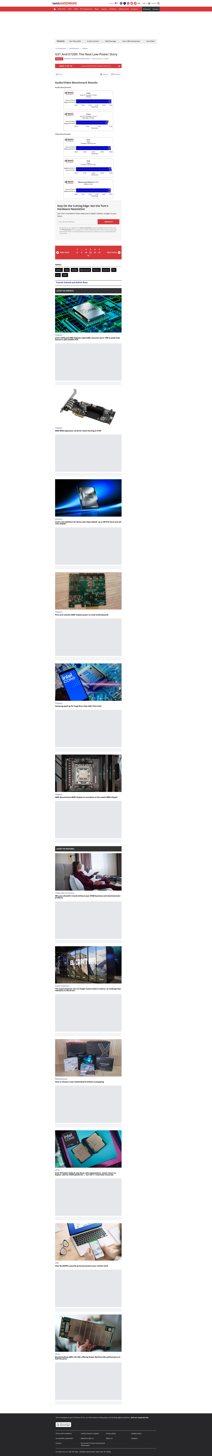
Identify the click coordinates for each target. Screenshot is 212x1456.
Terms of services (86, 228)
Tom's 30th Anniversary (131, 41)
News (97, 9)
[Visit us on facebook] (121, 3)
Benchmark (85, 270)
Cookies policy (136, 1433)
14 (88, 255)
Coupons (134, 9)
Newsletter (117, 74)
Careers (58, 1443)
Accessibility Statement (64, 1438)
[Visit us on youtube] (131, 3)
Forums (155, 9)
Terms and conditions (64, 1433)
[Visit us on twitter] (124, 3)
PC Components (86, 9)
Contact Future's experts (90, 1433)
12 (95, 252)
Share (60, 74)
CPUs (70, 9)
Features (59, 59)
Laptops (104, 9)
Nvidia (74, 270)
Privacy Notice (66, 230)
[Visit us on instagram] (128, 3)
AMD (65, 275)
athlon (59, 270)
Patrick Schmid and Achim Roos (78, 59)
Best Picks (62, 9)
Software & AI (123, 9)
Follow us (105, 74)
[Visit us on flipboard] (135, 3)
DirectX (106, 270)
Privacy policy (111, 1433)
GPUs (76, 9)
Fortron (96, 270)
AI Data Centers (93, 41)
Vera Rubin (150, 41)
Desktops (112, 9)
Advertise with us (87, 1438)
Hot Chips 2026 (75, 41)
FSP (113, 270)
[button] (155, 3)
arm (58, 275)
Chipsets (85, 48)
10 (86, 252)
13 (99, 252)
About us (109, 1438)
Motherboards (74, 48)
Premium (146, 9)
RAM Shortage (110, 41)
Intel (67, 270)
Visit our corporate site (139, 1417)
